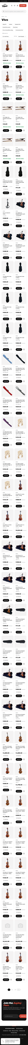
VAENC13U (17, 687)
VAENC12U (5, 687)
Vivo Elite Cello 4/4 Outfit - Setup (20, 525)
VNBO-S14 (4, 121)
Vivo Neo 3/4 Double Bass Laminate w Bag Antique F (20, 747)
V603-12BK (5, 279)
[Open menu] (22, 5)
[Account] (11, 5)
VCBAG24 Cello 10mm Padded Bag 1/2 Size (20, 182)
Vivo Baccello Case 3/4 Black (7, 307)
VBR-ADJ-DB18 (18, 466)
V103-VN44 (18, 655)
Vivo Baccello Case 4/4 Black (7, 338)
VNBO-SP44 (18, 153)
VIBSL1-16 (17, 939)
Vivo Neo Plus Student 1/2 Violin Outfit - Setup (20, 87)
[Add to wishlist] (11, 67)
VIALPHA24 (18, 217)
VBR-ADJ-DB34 (5, 497)
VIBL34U (17, 750)
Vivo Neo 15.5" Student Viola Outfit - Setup (7, 904)
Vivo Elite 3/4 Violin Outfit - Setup (20, 495)
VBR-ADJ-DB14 (5, 466)
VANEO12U (5, 844)
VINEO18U (17, 813)
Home (3, 16)
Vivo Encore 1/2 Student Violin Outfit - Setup (7, 557)
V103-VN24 (18, 623)
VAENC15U (5, 718)
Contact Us (5, 1030)
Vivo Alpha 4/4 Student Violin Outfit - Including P (20, 246)
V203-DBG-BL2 (5, 372)
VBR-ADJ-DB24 (18, 434)
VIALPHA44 (18, 248)
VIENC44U (5, 623)
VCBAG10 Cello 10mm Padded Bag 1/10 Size (7, 181)
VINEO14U (4, 58)
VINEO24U (5, 781)
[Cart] (17, 5)
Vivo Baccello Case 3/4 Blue (20, 307)
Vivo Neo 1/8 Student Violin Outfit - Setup (20, 810)
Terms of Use (22, 1030)
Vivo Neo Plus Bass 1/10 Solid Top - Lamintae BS (7, 936)
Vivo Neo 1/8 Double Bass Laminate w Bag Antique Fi (7, 811)
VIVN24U (17, 89)
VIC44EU (17, 527)
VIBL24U (4, 750)
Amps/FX (4, 24)
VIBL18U (4, 814)
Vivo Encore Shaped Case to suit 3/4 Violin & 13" (7, 652)
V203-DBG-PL (5, 436)
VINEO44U (18, 907)
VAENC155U (18, 718)
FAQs (10, 1030)
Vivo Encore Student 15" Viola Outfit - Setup (7, 716)
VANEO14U (5, 875)
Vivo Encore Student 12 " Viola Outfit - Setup (7, 684)
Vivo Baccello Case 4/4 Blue (20, 338)
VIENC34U (17, 591)
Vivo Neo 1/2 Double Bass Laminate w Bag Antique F (7, 747)
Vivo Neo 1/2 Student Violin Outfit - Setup (7, 779)
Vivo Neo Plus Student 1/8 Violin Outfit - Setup (20, 968)
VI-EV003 (4, 215)
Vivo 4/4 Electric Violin (6, 213)
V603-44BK (5, 340)
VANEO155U (5, 907)
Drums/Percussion (6, 27)
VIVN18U (17, 970)
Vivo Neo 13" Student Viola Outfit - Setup (20, 842)
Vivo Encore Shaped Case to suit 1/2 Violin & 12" (20, 620)
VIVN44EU (5, 527)
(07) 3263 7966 (22, 1034)
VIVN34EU (17, 497)
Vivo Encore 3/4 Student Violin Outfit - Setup (20, 588)
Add (7, 66)
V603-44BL (18, 340)
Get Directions (19, 1028)
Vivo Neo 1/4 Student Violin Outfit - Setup (7, 55)
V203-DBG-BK (18, 372)
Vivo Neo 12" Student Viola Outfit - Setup (7, 842)
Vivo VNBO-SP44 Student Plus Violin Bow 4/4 (20, 150)
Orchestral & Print (19, 30)
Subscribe (23, 1016)
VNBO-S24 (17, 121)
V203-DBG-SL (18, 404)
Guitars (10, 24)
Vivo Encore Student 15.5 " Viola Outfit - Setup (20, 716)
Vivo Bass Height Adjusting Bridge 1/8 (20, 464)
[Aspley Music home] (5, 5)
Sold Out (6, 192)
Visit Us (25, 1)
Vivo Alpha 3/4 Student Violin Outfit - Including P (7, 246)
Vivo (6, 16)
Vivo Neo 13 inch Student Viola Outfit (20, 55)
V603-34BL (18, 310)
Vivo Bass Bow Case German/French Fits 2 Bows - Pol (7, 369)
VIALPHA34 (5, 248)
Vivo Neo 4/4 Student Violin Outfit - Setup (20, 904)
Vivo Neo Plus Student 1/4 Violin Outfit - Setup (7, 968)
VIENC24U (5, 559)
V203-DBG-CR (5, 404)
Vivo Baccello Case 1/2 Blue (20, 277)
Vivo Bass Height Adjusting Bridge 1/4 (7, 464)
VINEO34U (5, 89)
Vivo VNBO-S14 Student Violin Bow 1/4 (7, 118)
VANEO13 (17, 58)
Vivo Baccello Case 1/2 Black (7, 277)
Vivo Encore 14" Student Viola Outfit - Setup (7, 588)
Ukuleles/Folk (17, 24)
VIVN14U (4, 970)
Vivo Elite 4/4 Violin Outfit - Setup (7, 525)
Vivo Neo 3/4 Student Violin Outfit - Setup (7, 87)
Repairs (21, 1)
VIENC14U (17, 559)
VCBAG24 (17, 185)
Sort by (15, 36)
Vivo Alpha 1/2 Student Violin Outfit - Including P (20, 214)
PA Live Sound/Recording (8, 30)
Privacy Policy (14, 1032)
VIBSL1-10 (4, 939)
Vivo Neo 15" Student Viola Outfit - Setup (20, 873)
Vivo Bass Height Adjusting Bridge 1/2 (20, 432)
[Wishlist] (14, 5)
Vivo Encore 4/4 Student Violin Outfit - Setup (7, 620)
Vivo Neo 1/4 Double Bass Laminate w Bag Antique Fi (20, 779)
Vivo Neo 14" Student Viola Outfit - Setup (7, 873)
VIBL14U (17, 782)
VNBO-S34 (5, 153)
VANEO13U (17, 844)
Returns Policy (15, 1030)
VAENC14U (5, 591)
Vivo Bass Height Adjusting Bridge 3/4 (7, 495)
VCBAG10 (4, 184)
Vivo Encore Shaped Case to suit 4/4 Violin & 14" (20, 652)
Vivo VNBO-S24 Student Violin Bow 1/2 (20, 118)
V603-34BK (5, 310)
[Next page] (18, 989)
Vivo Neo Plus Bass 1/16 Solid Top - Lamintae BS (20, 936)
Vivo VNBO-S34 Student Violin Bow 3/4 (7, 150)
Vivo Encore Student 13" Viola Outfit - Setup (20, 684)
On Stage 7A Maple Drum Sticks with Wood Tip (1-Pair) (12, 1041)
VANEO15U (17, 875)
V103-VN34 (5, 655)
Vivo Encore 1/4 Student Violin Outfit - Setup (20, 557)
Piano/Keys (15, 27)
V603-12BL (18, 279)
